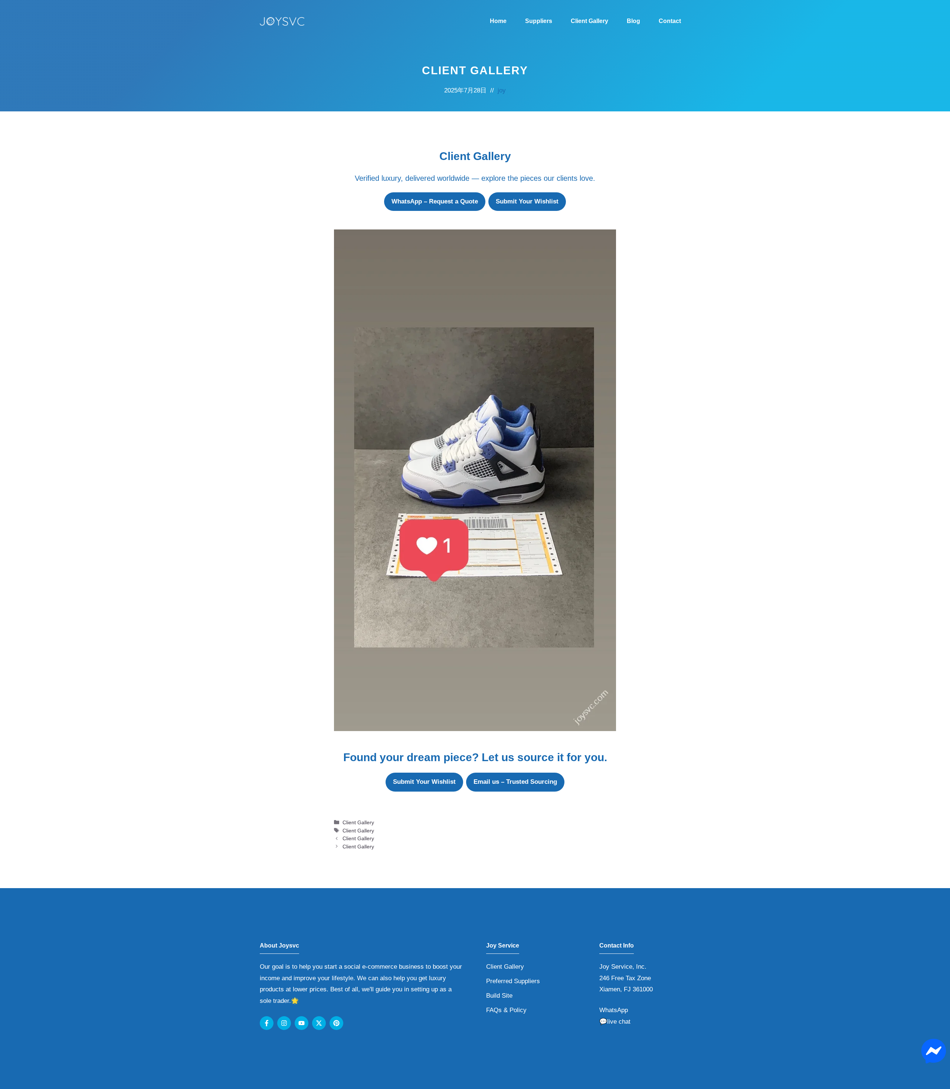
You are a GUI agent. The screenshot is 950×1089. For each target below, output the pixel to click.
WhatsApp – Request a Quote (435, 201)
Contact (670, 21)
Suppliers (538, 21)
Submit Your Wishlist (527, 201)
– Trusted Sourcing (515, 781)
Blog (633, 21)
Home (498, 21)
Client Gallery (589, 21)
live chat (618, 1021)
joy (502, 90)
